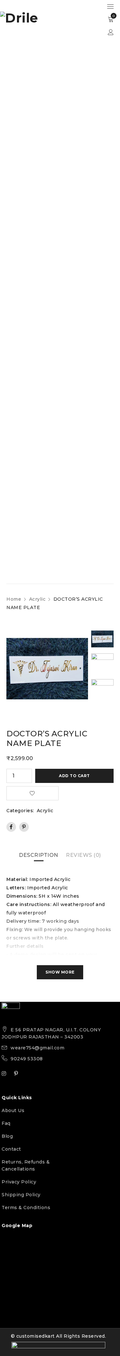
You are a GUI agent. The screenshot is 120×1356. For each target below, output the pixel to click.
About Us (13, 1110)
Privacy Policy (19, 1182)
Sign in (111, 32)
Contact (11, 1149)
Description (38, 855)
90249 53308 (27, 1059)
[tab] (38, 855)
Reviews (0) (83, 855)
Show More (60, 972)
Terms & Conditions (26, 1207)
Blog (7, 1136)
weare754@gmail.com (37, 1048)
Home (13, 599)
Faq (6, 1123)
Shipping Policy (21, 1195)
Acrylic (37, 599)
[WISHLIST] (32, 793)
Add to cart (74, 775)
